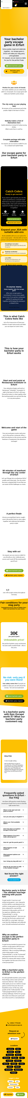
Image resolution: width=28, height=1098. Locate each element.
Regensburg (18, 1069)
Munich (17, 1066)
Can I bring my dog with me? (12, 861)
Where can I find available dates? (11, 822)
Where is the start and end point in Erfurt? (11, 810)
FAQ (17, 1087)
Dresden (15, 1057)
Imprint (10, 1081)
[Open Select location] (9, 7)
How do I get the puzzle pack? (12, 842)
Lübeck (10, 1066)
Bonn (17, 1052)
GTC (17, 1081)
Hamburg (18, 1060)
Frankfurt (9, 1060)
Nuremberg (8, 1069)
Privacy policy (13, 1084)
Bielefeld (10, 1052)
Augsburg (10, 1049)
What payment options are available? (11, 855)
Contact (11, 1087)
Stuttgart (13, 1072)
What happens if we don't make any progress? (11, 836)
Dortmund (6, 1057)
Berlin (18, 1049)
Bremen (18, 1054)
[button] (14, 307)
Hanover (6, 1063)
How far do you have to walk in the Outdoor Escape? (12, 867)
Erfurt (22, 1057)
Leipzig (22, 1063)
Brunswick (10, 1054)
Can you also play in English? (12, 816)
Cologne (14, 1063)
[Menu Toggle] (26, 4)
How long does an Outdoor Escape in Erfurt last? (12, 829)
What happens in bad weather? (10, 848)
